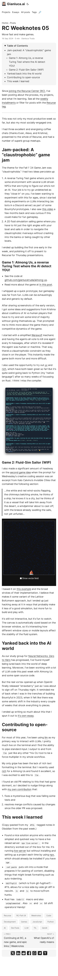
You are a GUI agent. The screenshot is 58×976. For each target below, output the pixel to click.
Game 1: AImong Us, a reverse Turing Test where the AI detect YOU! (27, 62)
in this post (45, 284)
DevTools (15, 928)
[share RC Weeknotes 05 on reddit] (24, 953)
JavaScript (37, 922)
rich (4, 369)
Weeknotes (36, 915)
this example (24, 589)
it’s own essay (26, 715)
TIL (35, 928)
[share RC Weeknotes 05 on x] (13, 953)
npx (52, 854)
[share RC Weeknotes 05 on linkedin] (18, 953)
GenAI (44, 928)
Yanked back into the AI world (24, 73)
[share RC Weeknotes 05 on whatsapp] (34, 953)
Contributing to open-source (23, 77)
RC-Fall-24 (21, 915)
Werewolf (36, 335)
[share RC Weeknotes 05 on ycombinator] (45, 953)
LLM (26, 928)
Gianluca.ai (16, 4)
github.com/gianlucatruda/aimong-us (26, 280)
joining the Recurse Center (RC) (27, 91)
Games (24, 922)
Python (50, 922)
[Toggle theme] (27, 4)
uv (46, 365)
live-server (20, 850)
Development (10, 922)
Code (48, 915)
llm (46, 737)
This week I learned (18, 81)
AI (5, 928)
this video (47, 209)
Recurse (7, 915)
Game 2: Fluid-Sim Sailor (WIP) (26, 69)
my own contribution (19, 789)
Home (5, 23)
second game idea (20, 472)
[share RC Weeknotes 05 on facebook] (29, 953)
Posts (13, 23)
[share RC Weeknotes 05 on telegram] (40, 953)
